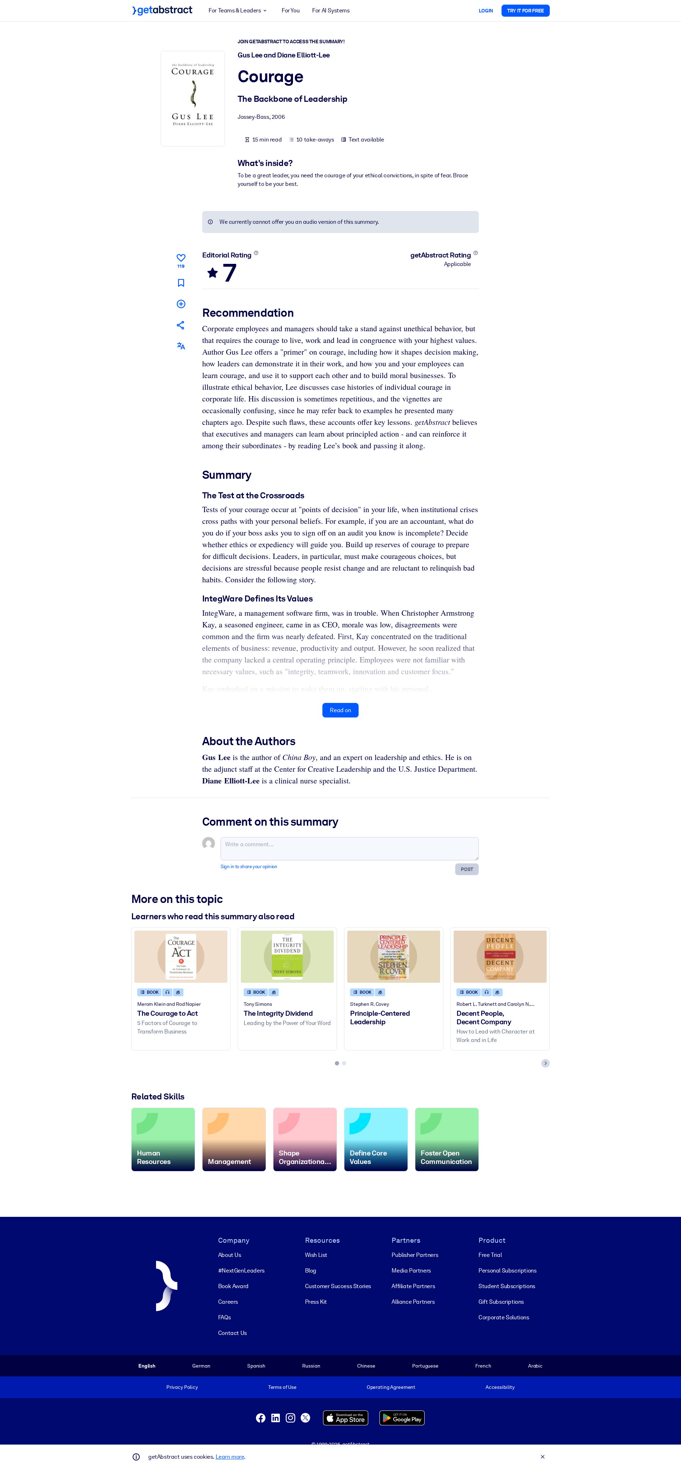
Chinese (366, 1366)
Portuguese (425, 1366)
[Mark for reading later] (181, 282)
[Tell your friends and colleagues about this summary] (181, 325)
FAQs (224, 1317)
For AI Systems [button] (330, 10)
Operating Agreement (391, 1387)
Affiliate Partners (413, 1286)
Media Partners (411, 1270)
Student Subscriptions (506, 1286)
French (483, 1366)
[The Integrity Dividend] (287, 957)
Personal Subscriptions (507, 1270)
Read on (340, 710)
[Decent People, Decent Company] (500, 957)
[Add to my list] (181, 303)
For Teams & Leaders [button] (235, 10)
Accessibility (500, 1387)
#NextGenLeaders (241, 1270)
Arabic (535, 1366)
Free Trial (490, 1255)
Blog (310, 1270)
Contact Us (232, 1333)
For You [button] (290, 10)
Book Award (233, 1286)
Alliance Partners (413, 1301)
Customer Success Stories (338, 1286)
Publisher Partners (415, 1255)
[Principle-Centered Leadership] (393, 957)
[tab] (337, 1063)
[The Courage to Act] (180, 957)
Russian (311, 1366)
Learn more (230, 1456)
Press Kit (316, 1301)
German (201, 1366)
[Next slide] (545, 1063)
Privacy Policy (182, 1387)
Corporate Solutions (503, 1317)
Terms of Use (282, 1387)
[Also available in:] (181, 346)
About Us (229, 1255)
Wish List (316, 1255)
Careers (228, 1301)
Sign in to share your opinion (249, 866)
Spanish (256, 1366)
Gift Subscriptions (501, 1301)
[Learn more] (256, 253)
